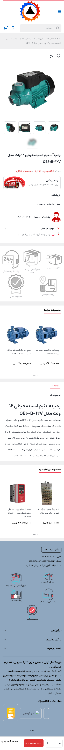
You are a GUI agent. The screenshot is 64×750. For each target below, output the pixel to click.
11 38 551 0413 (49, 557)
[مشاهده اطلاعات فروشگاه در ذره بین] (31, 713)
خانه (59, 39)
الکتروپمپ (40, 39)
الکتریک (50, 39)
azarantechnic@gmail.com (42, 561)
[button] (37, 375)
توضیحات (55, 385)
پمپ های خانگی (26, 39)
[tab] (55, 385)
